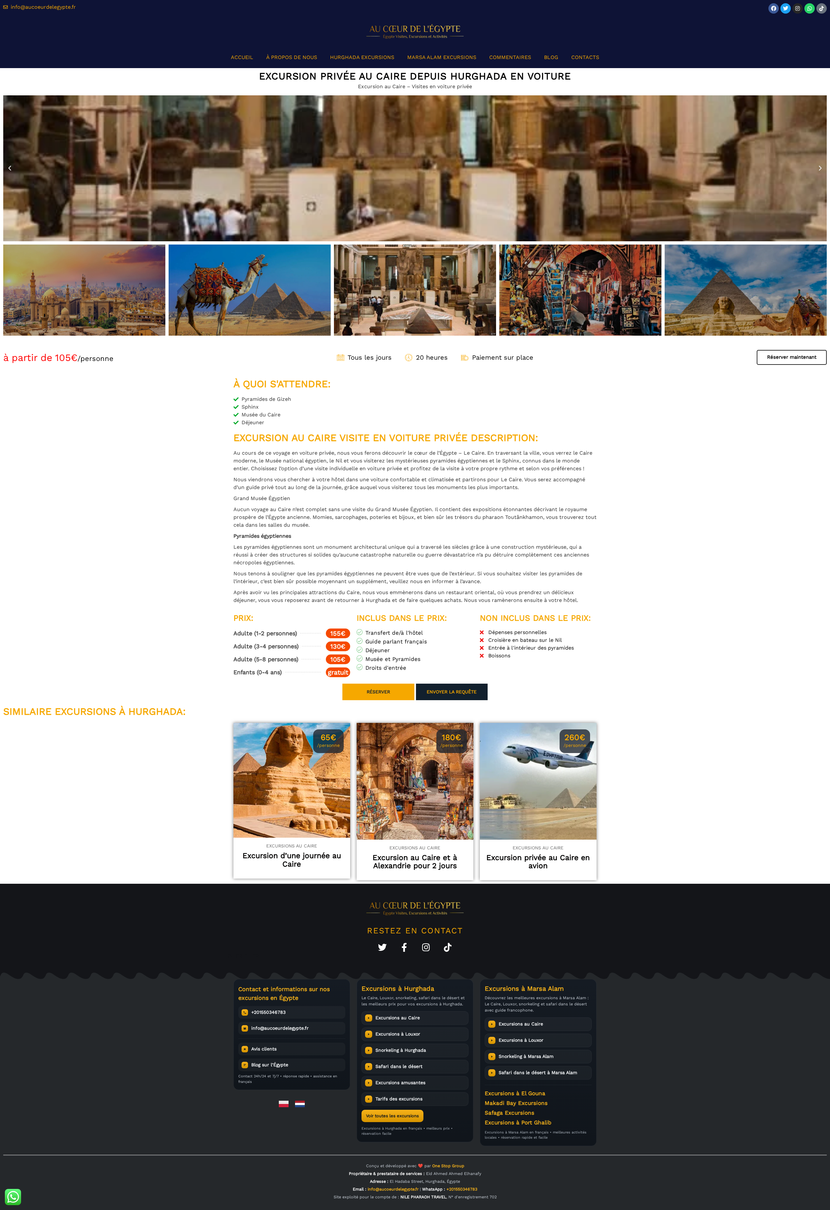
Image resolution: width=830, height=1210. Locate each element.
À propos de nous (291, 57)
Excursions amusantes (400, 1082)
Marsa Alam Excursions (441, 57)
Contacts (585, 57)
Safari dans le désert (398, 1066)
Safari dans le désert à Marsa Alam (538, 1072)
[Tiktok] (821, 8)
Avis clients (264, 1048)
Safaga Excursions (509, 1112)
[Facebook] (773, 8)
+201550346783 (268, 1012)
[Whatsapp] (809, 8)
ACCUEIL (242, 57)
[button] (9, 168)
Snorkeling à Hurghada (400, 1050)
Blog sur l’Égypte (269, 1064)
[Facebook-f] (404, 947)
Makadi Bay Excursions (516, 1103)
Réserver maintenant (791, 357)
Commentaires (510, 57)
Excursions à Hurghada (398, 988)
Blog (551, 57)
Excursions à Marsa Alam (524, 988)
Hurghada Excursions (362, 57)
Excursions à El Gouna (515, 1093)
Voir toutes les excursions (392, 1115)
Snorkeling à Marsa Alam (526, 1056)
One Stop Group (448, 1165)
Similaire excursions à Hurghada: (94, 711)
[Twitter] (382, 947)
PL (231, 956)
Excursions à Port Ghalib (518, 1122)
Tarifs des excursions (398, 1098)
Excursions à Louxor (397, 1033)
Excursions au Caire (397, 1017)
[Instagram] (797, 8)
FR (239, 956)
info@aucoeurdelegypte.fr (280, 1028)
